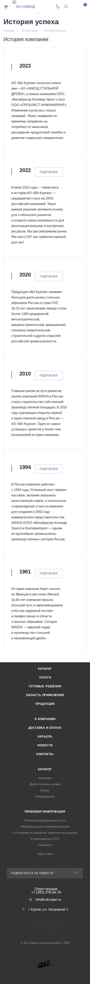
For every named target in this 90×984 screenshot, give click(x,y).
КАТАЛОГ (45, 668)
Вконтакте (34, 926)
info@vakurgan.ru (48, 899)
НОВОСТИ (45, 745)
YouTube (56, 926)
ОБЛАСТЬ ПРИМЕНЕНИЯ (45, 695)
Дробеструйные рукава (45, 784)
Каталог (45, 769)
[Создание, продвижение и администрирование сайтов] (45, 964)
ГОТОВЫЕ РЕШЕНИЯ (45, 686)
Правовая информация (45, 811)
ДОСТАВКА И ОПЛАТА (45, 727)
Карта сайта (45, 853)
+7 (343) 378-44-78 (46, 890)
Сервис (45, 790)
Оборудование (45, 796)
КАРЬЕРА (45, 736)
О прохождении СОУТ (45, 838)
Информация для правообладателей (45, 826)
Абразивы (45, 778)
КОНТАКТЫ (45, 754)
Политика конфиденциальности (45, 820)
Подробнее (49, 172)
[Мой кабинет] (74, 7)
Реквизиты (45, 845)
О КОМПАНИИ (45, 719)
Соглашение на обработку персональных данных (45, 832)
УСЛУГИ (45, 677)
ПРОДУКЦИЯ (45, 704)
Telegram (45, 926)
